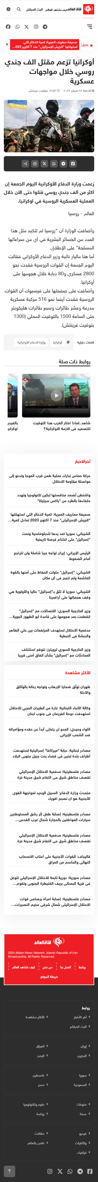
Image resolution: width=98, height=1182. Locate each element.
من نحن (47, 966)
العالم (88, 212)
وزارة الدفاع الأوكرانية (31, 342)
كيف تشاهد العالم (56, 9)
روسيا (73, 212)
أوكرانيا (57, 342)
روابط (82, 966)
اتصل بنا (65, 966)
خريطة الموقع (49, 976)
